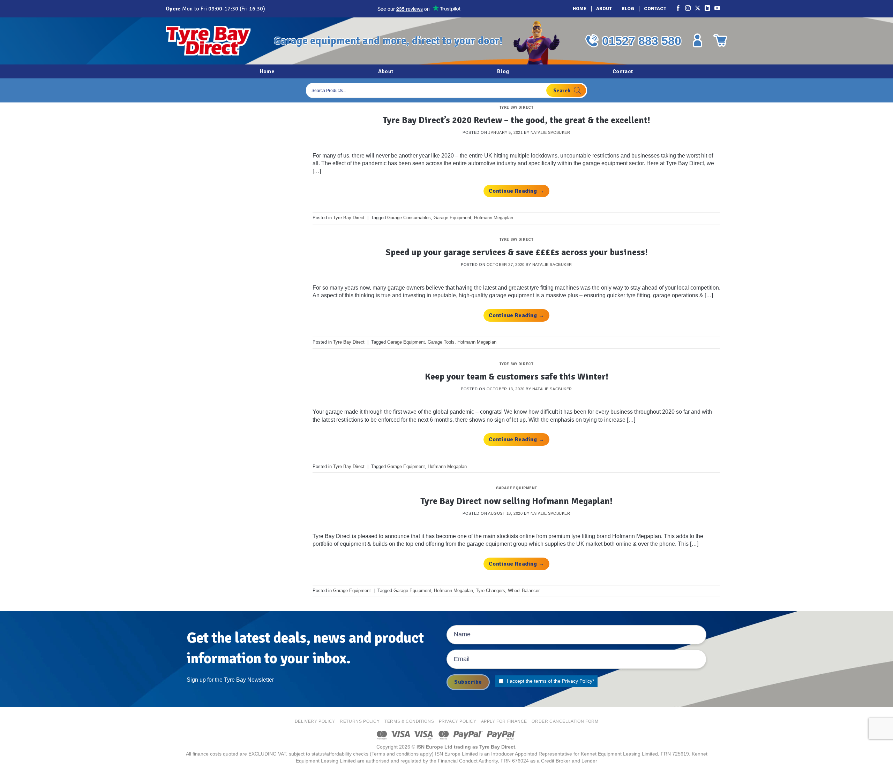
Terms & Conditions (409, 721)
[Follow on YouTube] (717, 9)
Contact (655, 9)
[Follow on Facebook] (678, 9)
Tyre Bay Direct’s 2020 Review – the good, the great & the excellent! (516, 120)
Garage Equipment (452, 217)
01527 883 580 (641, 40)
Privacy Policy (577, 681)
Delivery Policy (315, 721)
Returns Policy (360, 721)
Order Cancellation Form (565, 721)
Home (579, 9)
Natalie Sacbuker (550, 132)
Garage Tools (441, 342)
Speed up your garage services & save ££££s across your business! (516, 252)
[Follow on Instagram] (688, 9)
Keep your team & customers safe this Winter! (516, 376)
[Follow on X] (698, 9)
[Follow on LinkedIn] (708, 9)
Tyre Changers (490, 590)
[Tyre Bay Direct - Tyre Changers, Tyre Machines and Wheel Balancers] (214, 41)
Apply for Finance (504, 721)
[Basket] (720, 40)
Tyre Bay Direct (516, 107)
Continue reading (517, 190)
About (604, 9)
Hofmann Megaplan (493, 217)
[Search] (566, 90)
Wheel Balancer (524, 590)
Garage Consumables (409, 217)
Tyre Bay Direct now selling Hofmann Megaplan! (516, 501)
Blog (628, 9)
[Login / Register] (697, 40)
